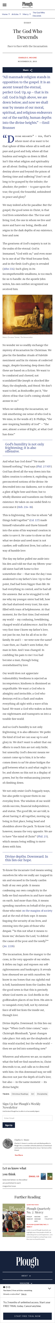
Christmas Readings (20, 1094)
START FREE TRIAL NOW (27, 1316)
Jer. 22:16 (8, 946)
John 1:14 (9, 268)
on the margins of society (37, 910)
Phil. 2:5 (42, 836)
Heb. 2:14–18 (25, 507)
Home (5, 14)
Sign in (23, 1294)
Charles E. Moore (27, 58)
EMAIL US (34, 1176)
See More (19, 1155)
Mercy (26, 14)
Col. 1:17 (34, 520)
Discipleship (42, 1094)
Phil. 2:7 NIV (44, 466)
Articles (15, 14)
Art (32, 1094)
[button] (4, 4)
